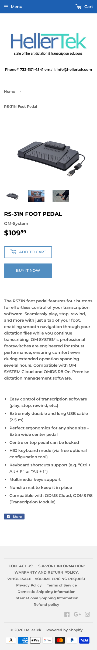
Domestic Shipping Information (46, 591)
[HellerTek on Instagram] (87, 615)
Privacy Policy (29, 585)
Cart (88, 6)
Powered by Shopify (64, 630)
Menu (16, 6)
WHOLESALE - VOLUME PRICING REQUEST (46, 579)
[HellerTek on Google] (77, 615)
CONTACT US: (21, 566)
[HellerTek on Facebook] (67, 615)
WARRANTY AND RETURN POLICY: (47, 572)
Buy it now (28, 270)
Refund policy (46, 604)
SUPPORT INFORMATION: (61, 566)
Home (9, 91)
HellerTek (32, 630)
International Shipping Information (46, 598)
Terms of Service (62, 585)
